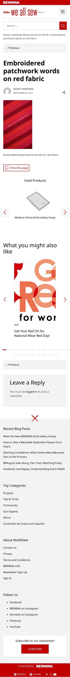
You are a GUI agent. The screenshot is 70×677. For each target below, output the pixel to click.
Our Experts (10, 511)
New (16, 324)
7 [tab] (39, 349)
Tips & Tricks (11, 499)
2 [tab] (10, 349)
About (7, 517)
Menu (63, 11)
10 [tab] (56, 349)
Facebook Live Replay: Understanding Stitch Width (34, 469)
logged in (31, 391)
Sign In (7, 578)
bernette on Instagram (24, 614)
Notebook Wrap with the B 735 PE (30, 34)
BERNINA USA (11, 566)
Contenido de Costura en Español (23, 523)
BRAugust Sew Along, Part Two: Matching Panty (32, 463)
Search (63, 26)
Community (10, 505)
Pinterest (15, 620)
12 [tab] (67, 349)
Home (6, 34)
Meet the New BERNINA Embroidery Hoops (29, 436)
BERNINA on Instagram (24, 608)
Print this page (19, 168)
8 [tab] (44, 349)
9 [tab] (50, 349)
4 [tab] (22, 349)
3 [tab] (16, 349)
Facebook (16, 602)
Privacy (7, 554)
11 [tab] (61, 349)
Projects (8, 493)
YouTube (15, 626)
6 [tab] (33, 349)
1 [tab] (4, 349)
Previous (13, 48)
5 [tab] (27, 349)
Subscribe (35, 649)
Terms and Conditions (16, 560)
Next (65, 212)
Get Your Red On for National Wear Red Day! (32, 333)
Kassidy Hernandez (23, 89)
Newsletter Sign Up (15, 572)
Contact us (9, 547)
